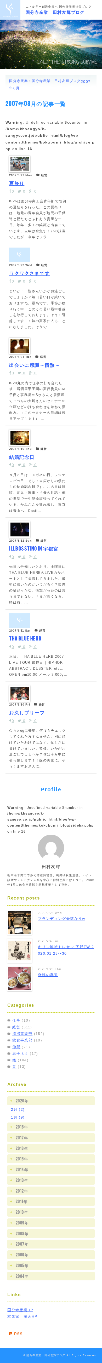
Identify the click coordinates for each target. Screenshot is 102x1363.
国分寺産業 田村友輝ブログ (55, 11)
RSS (17, 1334)
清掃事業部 (22, 1034)
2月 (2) (18, 1109)
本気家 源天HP (22, 1316)
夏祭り (16, 183)
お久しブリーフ (27, 712)
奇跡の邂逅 (48, 975)
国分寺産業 (18, 81)
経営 (16, 1027)
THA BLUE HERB (25, 638)
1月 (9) (18, 1117)
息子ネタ (20, 1053)
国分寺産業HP (20, 1310)
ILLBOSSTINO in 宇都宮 (33, 548)
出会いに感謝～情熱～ (34, 364)
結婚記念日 (22, 456)
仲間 (16, 1047)
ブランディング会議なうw (61, 919)
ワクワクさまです (29, 273)
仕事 (16, 1020)
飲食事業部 (22, 1040)
